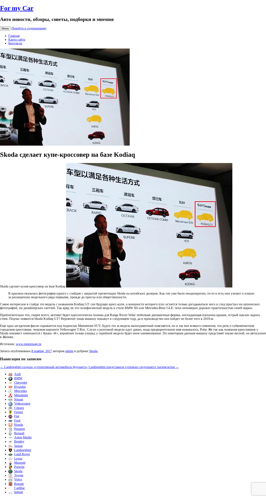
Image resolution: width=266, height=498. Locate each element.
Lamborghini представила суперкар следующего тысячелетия (134, 367)
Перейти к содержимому (29, 28)
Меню (5, 28)
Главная (14, 36)
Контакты (15, 43)
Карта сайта (16, 39)
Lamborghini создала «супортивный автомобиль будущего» (44, 367)
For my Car (16, 8)
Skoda (93, 351)
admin (69, 351)
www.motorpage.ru (28, 344)
